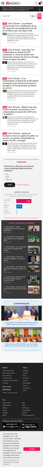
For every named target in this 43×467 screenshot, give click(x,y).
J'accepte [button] (32, 449)
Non (7, 177)
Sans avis (9, 179)
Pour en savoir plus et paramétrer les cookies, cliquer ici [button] (11, 462)
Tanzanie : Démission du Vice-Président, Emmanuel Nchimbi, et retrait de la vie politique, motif (17, 9)
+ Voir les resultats (22, 185)
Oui (7, 174)
